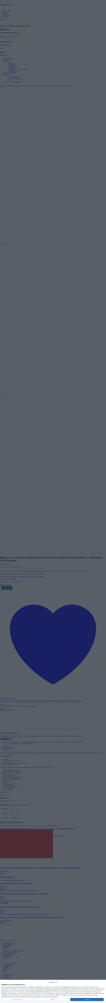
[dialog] (53, 991)
